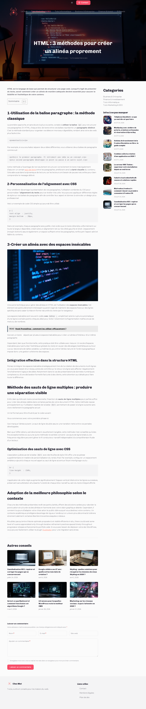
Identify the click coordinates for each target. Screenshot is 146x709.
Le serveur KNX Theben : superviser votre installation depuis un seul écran (125, 167)
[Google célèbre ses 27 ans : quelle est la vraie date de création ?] (53, 558)
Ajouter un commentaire (19, 641)
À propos (121, 11)
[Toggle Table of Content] (22, 101)
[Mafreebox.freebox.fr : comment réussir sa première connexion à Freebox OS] (107, 191)
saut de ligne (30, 170)
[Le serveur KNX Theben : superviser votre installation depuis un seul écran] (107, 167)
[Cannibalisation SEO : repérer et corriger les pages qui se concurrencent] (21, 558)
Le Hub (24, 11)
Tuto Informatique (63, 11)
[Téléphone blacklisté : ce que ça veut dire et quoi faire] (107, 120)
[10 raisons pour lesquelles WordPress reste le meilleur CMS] (53, 590)
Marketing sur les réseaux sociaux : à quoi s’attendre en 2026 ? (82, 603)
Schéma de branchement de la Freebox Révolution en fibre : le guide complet (126, 143)
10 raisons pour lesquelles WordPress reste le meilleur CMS (51, 603)
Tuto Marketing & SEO (41, 11)
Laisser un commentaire (20, 667)
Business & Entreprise (84, 11)
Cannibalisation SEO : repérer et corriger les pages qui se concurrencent (21, 571)
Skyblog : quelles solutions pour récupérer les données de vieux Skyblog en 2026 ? (83, 571)
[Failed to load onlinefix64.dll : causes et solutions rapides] (107, 181)
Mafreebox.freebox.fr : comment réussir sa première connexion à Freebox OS (126, 191)
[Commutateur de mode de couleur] (72, 3)
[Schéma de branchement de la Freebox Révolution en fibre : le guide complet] (107, 144)
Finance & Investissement (114, 99)
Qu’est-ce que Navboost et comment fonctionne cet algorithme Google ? (18, 603)
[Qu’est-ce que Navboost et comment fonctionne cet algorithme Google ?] (21, 590)
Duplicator (47, 530)
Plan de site (84, 697)
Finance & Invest (105, 11)
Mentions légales (87, 693)
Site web (74, 633)
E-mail (43, 633)
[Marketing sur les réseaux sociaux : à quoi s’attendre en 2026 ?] (84, 590)
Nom (11, 633)
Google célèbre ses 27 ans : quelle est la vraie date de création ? (50, 571)
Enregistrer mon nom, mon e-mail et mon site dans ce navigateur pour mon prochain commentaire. (44, 660)
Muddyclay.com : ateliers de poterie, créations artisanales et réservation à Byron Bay (126, 130)
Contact (84, 3)
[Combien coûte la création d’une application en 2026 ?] (107, 157)
